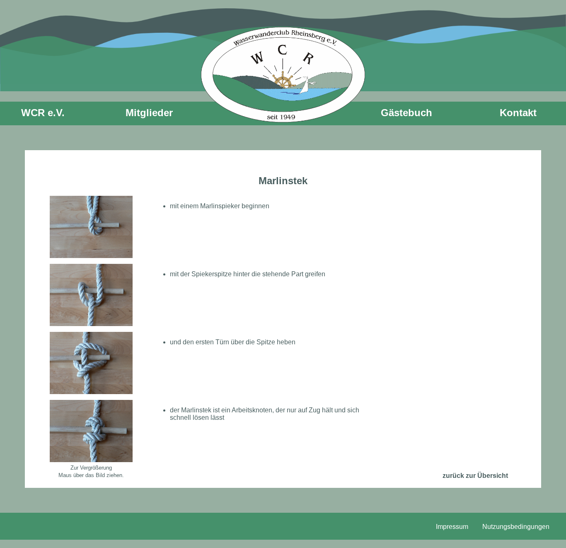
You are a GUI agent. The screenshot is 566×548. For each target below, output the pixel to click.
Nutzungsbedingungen (515, 526)
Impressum (452, 526)
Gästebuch (406, 112)
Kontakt (518, 112)
